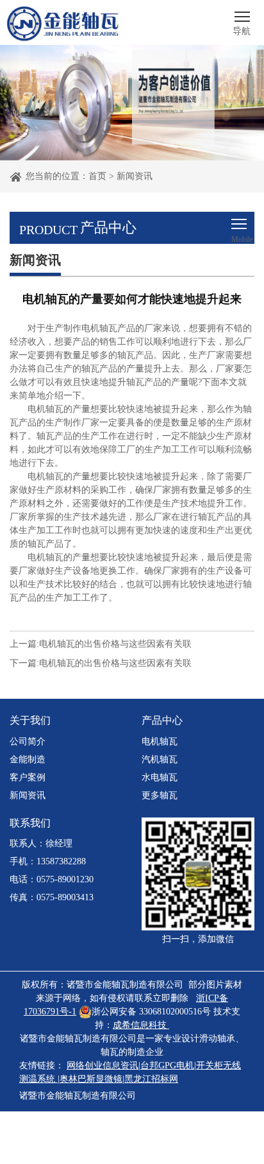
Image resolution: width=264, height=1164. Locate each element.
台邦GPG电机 (167, 1065)
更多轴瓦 (159, 795)
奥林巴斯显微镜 (91, 1079)
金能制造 (27, 759)
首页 (97, 176)
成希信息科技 (140, 1025)
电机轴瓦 (159, 741)
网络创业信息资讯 (102, 1065)
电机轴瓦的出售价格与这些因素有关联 (115, 644)
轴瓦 (110, 1052)
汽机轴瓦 (159, 759)
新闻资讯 (135, 176)
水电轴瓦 (159, 777)
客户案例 (27, 777)
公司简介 (27, 741)
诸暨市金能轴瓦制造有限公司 (77, 1095)
